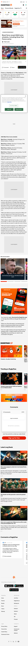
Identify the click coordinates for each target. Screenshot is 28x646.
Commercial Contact (16, 629)
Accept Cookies (19, 109)
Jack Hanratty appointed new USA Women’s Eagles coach (12, 276)
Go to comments (7, 556)
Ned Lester (7, 42)
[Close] (25, 96)
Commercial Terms (5, 634)
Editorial (16, 633)
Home (2, 598)
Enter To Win (16, 24)
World (15, 614)
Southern (16, 611)
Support (15, 626)
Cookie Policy (4, 631)
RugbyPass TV (18, 8)
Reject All (9, 109)
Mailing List (16, 603)
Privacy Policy (4, 626)
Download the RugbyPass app (19, 317)
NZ (14, 616)
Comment (6, 67)
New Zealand (19, 72)
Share (13, 67)
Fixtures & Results (9, 8)
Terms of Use (4, 629)
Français (16, 619)
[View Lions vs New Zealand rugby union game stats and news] (23, 14)
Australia (9, 72)
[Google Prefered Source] (21, 67)
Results (2, 603)
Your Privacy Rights (13, 105)
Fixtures (3, 600)
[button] (26, 8)
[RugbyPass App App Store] (9, 586)
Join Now (16, 598)
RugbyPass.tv (17, 600)
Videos (2, 608)
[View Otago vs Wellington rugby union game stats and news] (7, 14)
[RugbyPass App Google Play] (19, 586)
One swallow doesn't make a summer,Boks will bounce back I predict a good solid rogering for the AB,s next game (11, 550)
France (2, 72)
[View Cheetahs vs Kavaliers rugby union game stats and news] (15, 14)
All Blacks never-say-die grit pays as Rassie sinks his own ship (11, 545)
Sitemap (3, 611)
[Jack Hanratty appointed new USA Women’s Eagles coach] (13, 266)
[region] (14, 104)
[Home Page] (6, 5)
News (2, 8)
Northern (16, 608)
